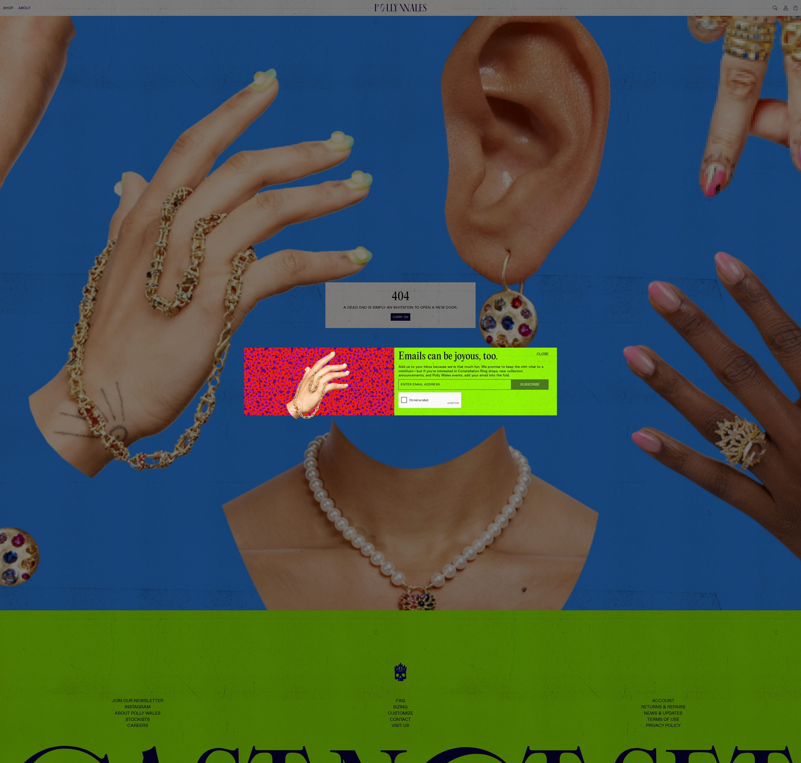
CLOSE (543, 354)
